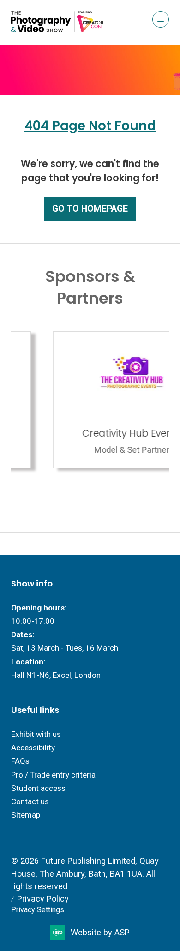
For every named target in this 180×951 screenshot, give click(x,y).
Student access (38, 788)
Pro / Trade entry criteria (53, 774)
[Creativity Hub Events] (91, 400)
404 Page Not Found (90, 126)
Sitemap (25, 814)
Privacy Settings (37, 909)
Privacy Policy (43, 898)
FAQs (20, 761)
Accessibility (33, 747)
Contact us (30, 801)
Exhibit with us (36, 734)
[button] (160, 19)
